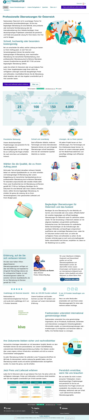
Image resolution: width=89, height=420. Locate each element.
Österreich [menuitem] (79, 3)
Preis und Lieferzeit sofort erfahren (73, 7)
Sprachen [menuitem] (45, 7)
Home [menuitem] (5, 7)
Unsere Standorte (64, 413)
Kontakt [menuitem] (6, 10)
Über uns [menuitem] (53, 7)
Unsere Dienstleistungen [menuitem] (17, 7)
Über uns (35, 84)
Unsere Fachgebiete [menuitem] (33, 7)
